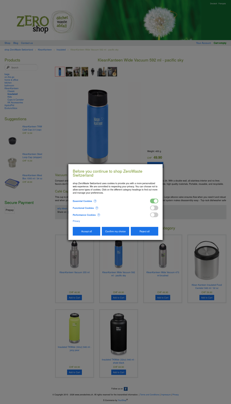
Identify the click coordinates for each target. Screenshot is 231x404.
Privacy (76, 221)
